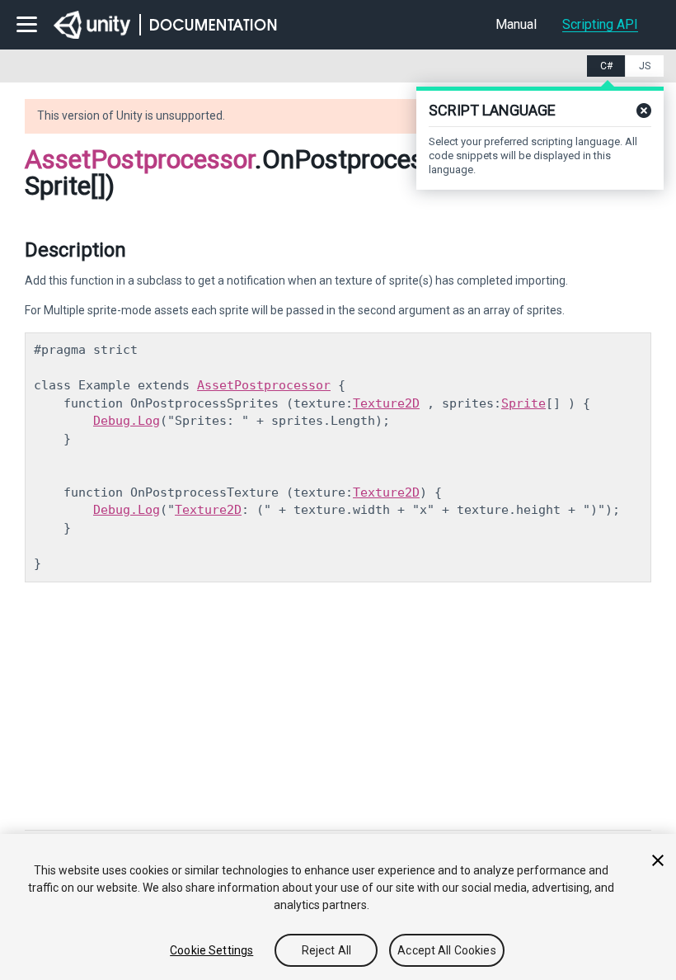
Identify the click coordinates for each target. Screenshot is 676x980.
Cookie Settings (211, 950)
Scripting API (600, 24)
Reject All (326, 950)
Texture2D (386, 403)
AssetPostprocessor (140, 159)
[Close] (658, 860)
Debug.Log (126, 420)
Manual (516, 24)
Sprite (523, 403)
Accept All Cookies (446, 950)
